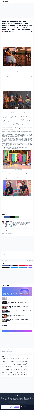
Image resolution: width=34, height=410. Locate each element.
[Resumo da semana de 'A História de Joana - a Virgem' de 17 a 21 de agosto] (4, 320)
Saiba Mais (8, 407)
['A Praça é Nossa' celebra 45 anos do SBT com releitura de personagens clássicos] (4, 307)
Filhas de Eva (16, 363)
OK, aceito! (17, 407)
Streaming (26, 372)
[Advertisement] (17, 10)
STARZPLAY (11, 372)
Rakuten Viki (13, 371)
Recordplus (18, 371)
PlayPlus (3, 369)
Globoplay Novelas (5, 364)
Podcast (15, 369)
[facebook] (5, 226)
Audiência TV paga (14, 358)
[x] (11, 402)
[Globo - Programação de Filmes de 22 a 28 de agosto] (4, 298)
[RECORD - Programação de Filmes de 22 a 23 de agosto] (4, 302)
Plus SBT (7, 369)
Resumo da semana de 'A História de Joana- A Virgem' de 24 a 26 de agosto (19, 311)
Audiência (8, 358)
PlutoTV (12, 369)
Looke (3, 366)
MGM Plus (7, 366)
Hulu (15, 364)
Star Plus (18, 372)
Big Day (27, 358)
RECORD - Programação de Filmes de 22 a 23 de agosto (17, 302)
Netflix (17, 366)
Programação (8, 19)
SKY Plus (3, 372)
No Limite (21, 366)
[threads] (13, 402)
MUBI (11, 366)
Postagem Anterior (4, 260)
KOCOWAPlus (19, 364)
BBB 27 (23, 358)
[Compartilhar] (31, 31)
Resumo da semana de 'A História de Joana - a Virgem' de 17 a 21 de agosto (19, 320)
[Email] (18, 217)
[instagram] (6, 226)
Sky (15, 372)
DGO (8, 361)
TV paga (8, 374)
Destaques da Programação (19, 361)
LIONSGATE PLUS (25, 364)
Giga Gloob (20, 363)
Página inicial (4, 19)
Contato (24, 406)
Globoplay (25, 363)
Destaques (12, 361)
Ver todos (30, 230)
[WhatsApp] (16, 217)
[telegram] (11, 226)
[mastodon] (21, 402)
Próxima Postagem (29, 260)
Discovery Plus (27, 361)
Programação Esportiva (6, 371)
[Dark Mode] (30, 1)
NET (14, 366)
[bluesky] (17, 402)
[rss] (25, 402)
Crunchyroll (4, 361)
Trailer (27, 374)
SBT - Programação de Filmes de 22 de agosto (15, 315)
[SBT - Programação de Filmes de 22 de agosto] (4, 316)
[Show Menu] (1, 1)
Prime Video (20, 369)
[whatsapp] (10, 226)
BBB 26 (19, 358)
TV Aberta (3, 374)
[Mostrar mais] (20, 217)
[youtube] (19, 402)
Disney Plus (4, 363)
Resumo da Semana (24, 371)
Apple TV (3, 358)
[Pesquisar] (32, 1)
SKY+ (7, 372)
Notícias (25, 366)
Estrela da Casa (9, 363)
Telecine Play (23, 374)
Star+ (22, 372)
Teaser (18, 374)
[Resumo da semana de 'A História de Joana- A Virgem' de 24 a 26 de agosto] (4, 311)
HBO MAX (11, 364)
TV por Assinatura (13, 374)
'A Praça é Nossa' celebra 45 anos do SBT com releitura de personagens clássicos (17, 307)
